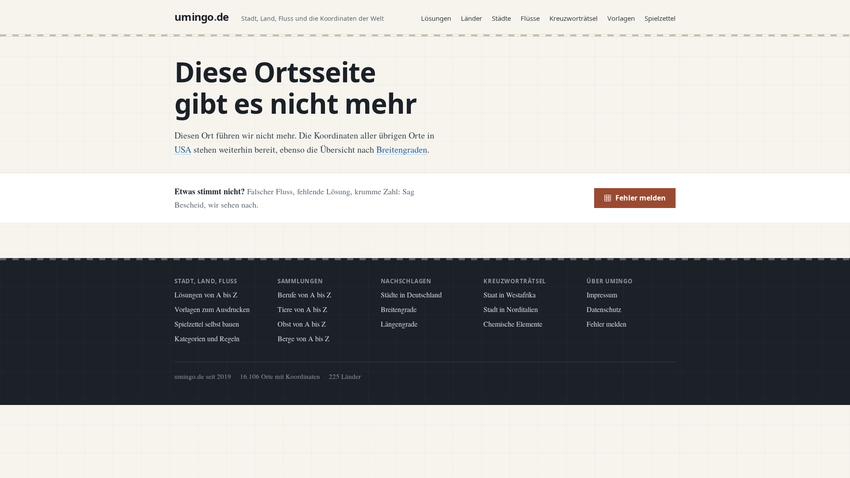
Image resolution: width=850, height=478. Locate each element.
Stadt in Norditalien (510, 309)
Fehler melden (640, 198)
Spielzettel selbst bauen (206, 323)
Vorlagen (621, 18)
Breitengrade (399, 309)
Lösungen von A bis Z (205, 294)
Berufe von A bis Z (304, 294)
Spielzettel (660, 18)
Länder (471, 18)
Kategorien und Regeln (207, 338)
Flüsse (530, 18)
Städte (501, 18)
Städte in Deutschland (411, 294)
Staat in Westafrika (509, 294)
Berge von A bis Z (303, 338)
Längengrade (399, 323)
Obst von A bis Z (302, 323)
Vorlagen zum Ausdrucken (212, 309)
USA (182, 149)
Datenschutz (604, 309)
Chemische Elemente (512, 323)
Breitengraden (401, 149)
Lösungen (436, 18)
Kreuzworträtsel (573, 18)
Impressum (602, 294)
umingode (201, 16)
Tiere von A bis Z (302, 309)
